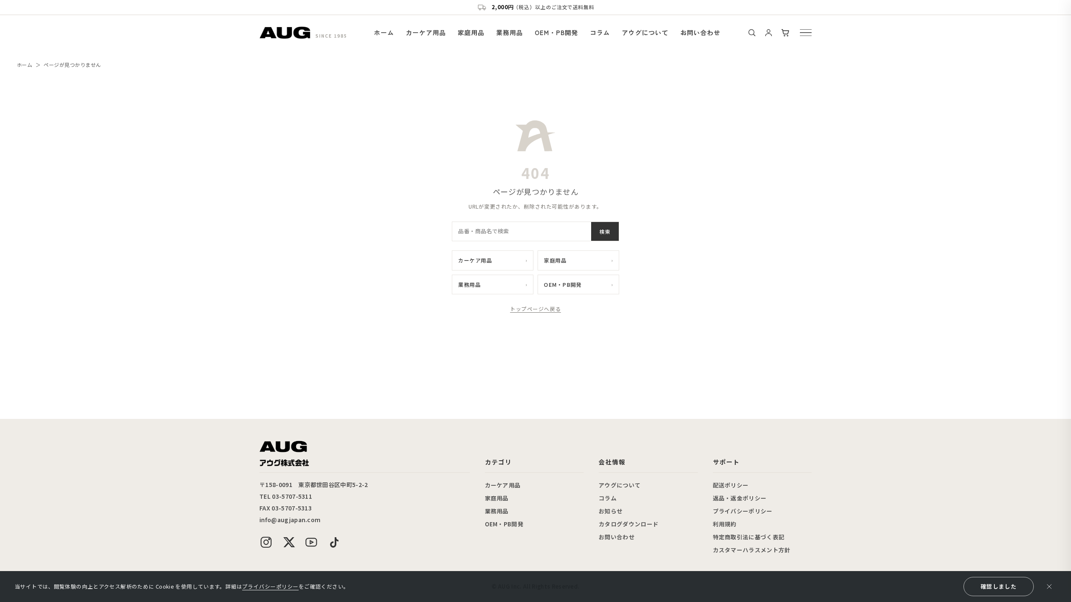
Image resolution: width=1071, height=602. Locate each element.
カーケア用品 (426, 32)
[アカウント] (768, 32)
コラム (600, 32)
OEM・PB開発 (556, 32)
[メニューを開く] (806, 32)
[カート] (785, 32)
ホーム (384, 32)
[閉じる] (1049, 586)
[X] (288, 542)
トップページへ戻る (535, 309)
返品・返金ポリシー (740, 498)
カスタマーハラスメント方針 (752, 550)
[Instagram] (266, 542)
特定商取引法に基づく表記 (749, 537)
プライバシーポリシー (743, 511)
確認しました (999, 586)
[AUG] (284, 32)
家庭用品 (471, 32)
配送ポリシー (731, 485)
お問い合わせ (700, 32)
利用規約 (725, 524)
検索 (605, 231)
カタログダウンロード (628, 524)
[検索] (751, 32)
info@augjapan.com (289, 519)
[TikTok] (334, 542)
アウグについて (645, 32)
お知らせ (611, 511)
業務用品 (509, 32)
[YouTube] (311, 542)
